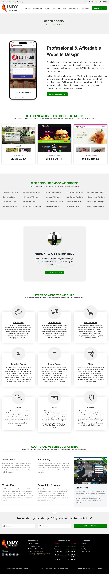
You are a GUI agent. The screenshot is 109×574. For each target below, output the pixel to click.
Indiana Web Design (63, 568)
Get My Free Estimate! (57, 94)
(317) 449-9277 (102, 2)
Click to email (36, 546)
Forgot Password (85, 551)
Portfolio (47, 8)
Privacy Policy (44, 568)
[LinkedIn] (17, 554)
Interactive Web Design (10, 206)
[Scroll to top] (54, 512)
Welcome (27, 8)
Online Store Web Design (96, 206)
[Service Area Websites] (18, 138)
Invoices (83, 546)
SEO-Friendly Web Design (75, 192)
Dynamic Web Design (9, 202)
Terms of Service (53, 568)
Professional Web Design (10, 192)
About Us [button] (85, 8)
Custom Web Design (9, 197)
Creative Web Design (52, 206)
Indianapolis (5, 2)
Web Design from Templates (32, 206)
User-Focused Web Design (75, 197)
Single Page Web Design (96, 202)
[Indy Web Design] (10, 544)
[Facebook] (3, 554)
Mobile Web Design (30, 202)
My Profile (83, 544)
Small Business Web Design (54, 202)
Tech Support (84, 549)
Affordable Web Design (53, 197)
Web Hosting (44, 459)
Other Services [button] (74, 8)
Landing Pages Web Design (96, 197)
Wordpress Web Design (74, 202)
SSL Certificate (9, 485)
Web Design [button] (37, 8)
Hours (64, 8)
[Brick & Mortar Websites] (54, 138)
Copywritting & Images (49, 485)
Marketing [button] (56, 8)
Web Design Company (16, 2)
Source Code (82, 487)
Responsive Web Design (53, 192)
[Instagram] (13, 554)
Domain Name (8, 459)
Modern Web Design (73, 206)
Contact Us (98, 8)
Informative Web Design (31, 197)
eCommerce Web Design (96, 192)
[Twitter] (6, 554)
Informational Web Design (32, 192)
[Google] (10, 554)
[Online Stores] (90, 138)
